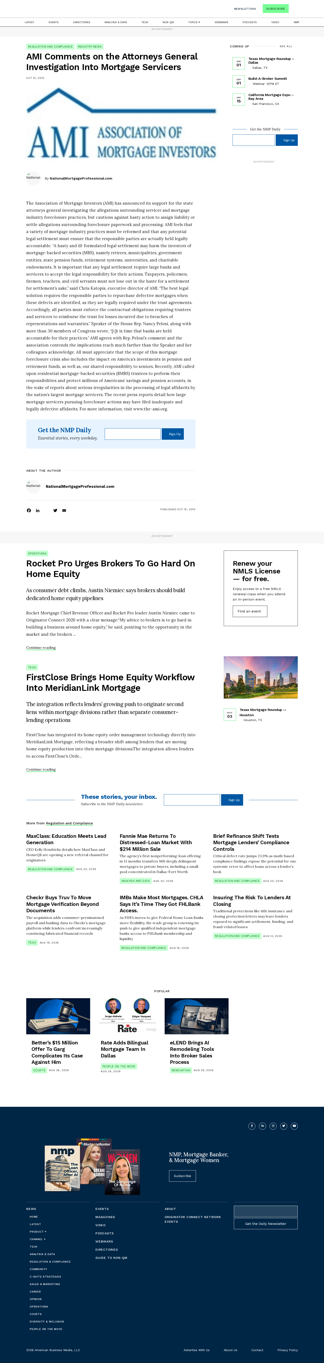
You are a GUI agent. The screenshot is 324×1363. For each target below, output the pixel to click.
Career (35, 1291)
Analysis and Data (135, 881)
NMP (296, 22)
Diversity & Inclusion (47, 1321)
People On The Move (118, 1066)
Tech (145, 22)
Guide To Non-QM (111, 1257)
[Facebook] (29, 510)
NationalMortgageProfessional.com (81, 178)
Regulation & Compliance (50, 1261)
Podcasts (250, 22)
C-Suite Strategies (45, 1276)
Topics (193, 22)
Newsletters (245, 8)
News (31, 1209)
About (170, 1209)
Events (54, 22)
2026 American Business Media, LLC (53, 1350)
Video (275, 22)
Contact (257, 1350)
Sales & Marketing (45, 1284)
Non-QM (168, 22)
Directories (81, 22)
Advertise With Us (197, 1350)
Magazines (105, 1217)
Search (294, 9)
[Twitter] (55, 510)
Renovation (181, 1070)
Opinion (36, 1299)
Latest (29, 22)
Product (37, 1231)
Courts (39, 1070)
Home (34, 1216)
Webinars (221, 22)
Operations (37, 553)
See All (286, 46)
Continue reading (41, 647)
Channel (37, 1239)
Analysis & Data (115, 22)
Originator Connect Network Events (193, 1219)
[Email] (64, 510)
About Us (230, 1350)
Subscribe (275, 8)
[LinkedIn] (37, 510)
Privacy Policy (287, 1350)
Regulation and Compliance (50, 46)
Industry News (90, 46)
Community (38, 1269)
